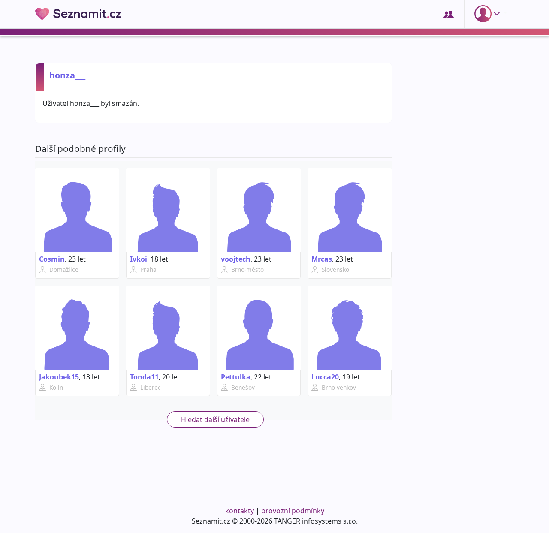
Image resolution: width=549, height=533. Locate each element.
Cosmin (52, 259)
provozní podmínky (292, 510)
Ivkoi (138, 259)
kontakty (239, 510)
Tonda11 (144, 377)
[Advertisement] (458, 363)
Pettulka (235, 377)
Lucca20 (325, 377)
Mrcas (321, 259)
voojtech (235, 259)
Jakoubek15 (59, 377)
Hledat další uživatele (215, 419)
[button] (489, 14)
